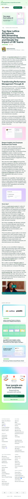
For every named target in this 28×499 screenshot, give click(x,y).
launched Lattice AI (14, 57)
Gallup (15, 161)
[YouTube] (17, 492)
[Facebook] (5, 492)
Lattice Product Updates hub (9, 258)
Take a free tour (14, 399)
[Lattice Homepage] (5, 7)
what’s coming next (10, 66)
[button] (26, 3)
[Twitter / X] (11, 492)
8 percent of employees (8, 172)
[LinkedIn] (23, 492)
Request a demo (17, 7)
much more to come (12, 206)
